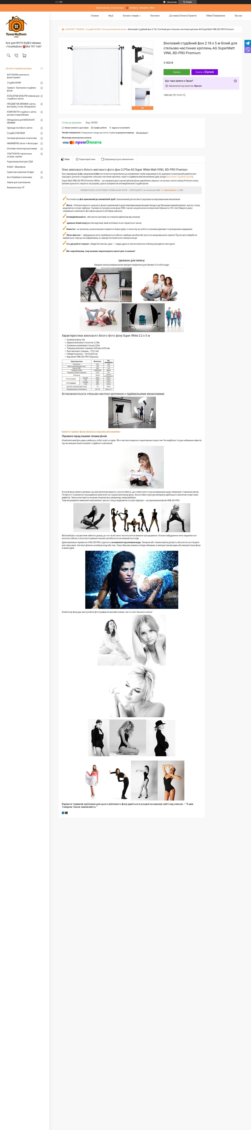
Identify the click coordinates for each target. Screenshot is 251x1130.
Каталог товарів (131, 16)
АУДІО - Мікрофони (16, 167)
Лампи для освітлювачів (18, 182)
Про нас (238, 16)
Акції (111, 16)
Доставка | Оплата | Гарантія (183, 16)
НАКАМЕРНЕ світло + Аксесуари (22, 143)
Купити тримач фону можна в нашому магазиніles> (91, 431)
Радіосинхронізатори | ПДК (20, 161)
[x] (66, 813)
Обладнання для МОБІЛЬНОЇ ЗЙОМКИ (21, 121)
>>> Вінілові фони (168, 190)
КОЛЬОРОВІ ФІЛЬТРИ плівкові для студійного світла (23, 97)
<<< (177, 190)
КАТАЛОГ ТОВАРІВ (75, 29)
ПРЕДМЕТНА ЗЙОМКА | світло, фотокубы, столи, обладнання (21, 105)
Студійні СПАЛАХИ (16, 133)
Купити (176, 72)
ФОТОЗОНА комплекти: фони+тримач (18, 76)
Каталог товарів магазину (19, 68)
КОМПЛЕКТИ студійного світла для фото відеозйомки (21, 113)
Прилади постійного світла (19, 128)
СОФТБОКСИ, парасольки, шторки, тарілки (19, 155)
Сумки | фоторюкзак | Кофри (20, 172)
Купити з (200, 72)
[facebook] (63, 813)
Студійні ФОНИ (14, 83)
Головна (95, 16)
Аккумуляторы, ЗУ (15, 187)
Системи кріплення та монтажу (22, 138)
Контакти (154, 16)
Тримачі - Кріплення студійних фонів (21, 89)
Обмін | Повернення (215, 16)
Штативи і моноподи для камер (22, 148)
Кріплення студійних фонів (179, 177)
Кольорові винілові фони (114, 29)
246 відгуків (172, 2)
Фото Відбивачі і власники (19, 177)
